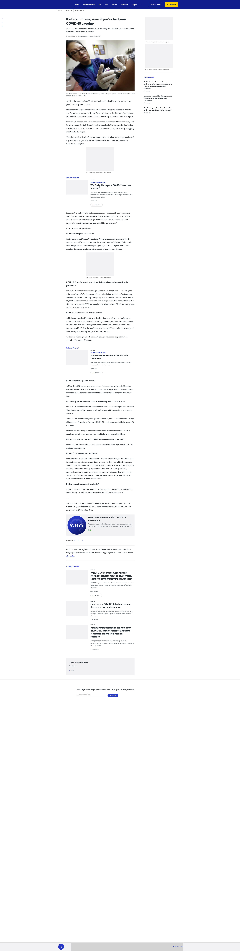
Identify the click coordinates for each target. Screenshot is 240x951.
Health (60, 11)
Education (124, 4)
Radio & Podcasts (89, 4)
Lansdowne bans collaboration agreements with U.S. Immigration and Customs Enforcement (158, 98)
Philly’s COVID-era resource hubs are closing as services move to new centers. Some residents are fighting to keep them (111, 575)
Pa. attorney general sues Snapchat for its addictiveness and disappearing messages (157, 109)
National (69, 11)
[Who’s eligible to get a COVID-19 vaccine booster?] (77, 188)
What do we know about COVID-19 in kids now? (109, 357)
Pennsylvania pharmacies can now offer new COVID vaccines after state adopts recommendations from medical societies (110, 632)
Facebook (74, 540)
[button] (61, 947)
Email (82, 540)
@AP (72, 670)
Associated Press (72, 36)
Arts (106, 4)
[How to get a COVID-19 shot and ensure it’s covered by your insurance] (77, 609)
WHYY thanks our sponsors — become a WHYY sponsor (98, 172)
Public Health (79, 11)
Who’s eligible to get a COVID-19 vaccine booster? (110, 187)
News (77, 4)
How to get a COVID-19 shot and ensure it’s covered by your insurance (110, 605)
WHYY (63, 4)
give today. (70, 556)
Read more (72, 666)
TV (100, 4)
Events (114, 4)
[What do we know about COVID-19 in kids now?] (77, 358)
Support (134, 4)
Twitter (78, 540)
